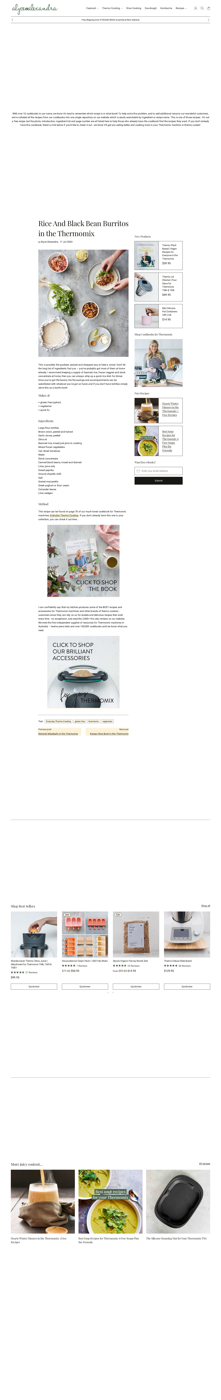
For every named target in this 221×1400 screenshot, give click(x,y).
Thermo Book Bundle (123, 960)
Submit (159, 480)
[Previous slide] (12, 952)
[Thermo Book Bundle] (136, 934)
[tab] (108, 992)
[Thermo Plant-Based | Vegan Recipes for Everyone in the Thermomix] (146, 255)
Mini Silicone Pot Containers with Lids (169, 311)
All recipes (204, 1163)
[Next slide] (208, 19)
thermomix (93, 721)
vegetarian (107, 721)
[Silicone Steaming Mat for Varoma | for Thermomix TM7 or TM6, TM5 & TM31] (187, 934)
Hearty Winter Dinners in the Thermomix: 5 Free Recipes (170, 409)
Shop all (205, 905)
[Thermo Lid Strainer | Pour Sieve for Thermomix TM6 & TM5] (146, 287)
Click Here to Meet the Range (121, 20)
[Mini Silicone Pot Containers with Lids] (146, 316)
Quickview (34, 986)
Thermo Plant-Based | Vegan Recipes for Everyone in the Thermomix (170, 252)
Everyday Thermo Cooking (64, 515)
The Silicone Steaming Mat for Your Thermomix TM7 (176, 1238)
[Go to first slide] (208, 952)
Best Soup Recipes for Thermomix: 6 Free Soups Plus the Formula (170, 441)
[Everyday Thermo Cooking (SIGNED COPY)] (34, 934)
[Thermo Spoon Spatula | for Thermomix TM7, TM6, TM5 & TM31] (85, 934)
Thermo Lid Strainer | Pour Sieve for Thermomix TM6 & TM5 (169, 283)
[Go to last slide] (12, 19)
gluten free (80, 721)
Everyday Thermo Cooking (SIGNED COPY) (32, 960)
